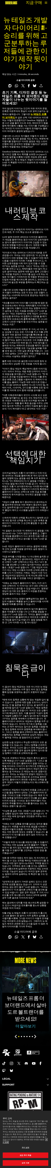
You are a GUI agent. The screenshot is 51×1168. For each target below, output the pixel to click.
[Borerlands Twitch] (4, 1070)
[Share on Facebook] (29, 85)
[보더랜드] (11, 2)
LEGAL (6, 1078)
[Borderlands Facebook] (40, 1063)
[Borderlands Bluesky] (11, 1070)
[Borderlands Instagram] (11, 1063)
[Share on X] (22, 85)
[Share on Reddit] (10, 85)
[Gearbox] (18, 1052)
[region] (25, 1139)
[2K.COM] (6, 1052)
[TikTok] (4, 1063)
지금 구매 (34, 3)
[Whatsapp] (16, 85)
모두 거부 (25, 1163)
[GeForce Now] (33, 1052)
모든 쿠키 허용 (25, 1155)
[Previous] (16, 1037)
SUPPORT (8, 1084)
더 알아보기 (26, 1026)
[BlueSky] (34, 85)
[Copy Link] (41, 86)
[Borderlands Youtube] (33, 1063)
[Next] (35, 1037)
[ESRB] (25, 1109)
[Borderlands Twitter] (19, 1063)
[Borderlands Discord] (26, 1063)
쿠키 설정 (25, 1147)
